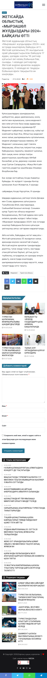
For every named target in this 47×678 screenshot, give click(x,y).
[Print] (7, 287)
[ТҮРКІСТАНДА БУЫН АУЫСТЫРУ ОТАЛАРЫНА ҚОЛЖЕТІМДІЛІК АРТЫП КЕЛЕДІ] (9, 622)
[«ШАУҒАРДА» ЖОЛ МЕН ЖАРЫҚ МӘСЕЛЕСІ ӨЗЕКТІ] (9, 611)
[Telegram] (30, 281)
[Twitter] (12, 281)
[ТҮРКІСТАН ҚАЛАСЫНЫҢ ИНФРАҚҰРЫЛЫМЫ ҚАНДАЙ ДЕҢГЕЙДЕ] (12, 308)
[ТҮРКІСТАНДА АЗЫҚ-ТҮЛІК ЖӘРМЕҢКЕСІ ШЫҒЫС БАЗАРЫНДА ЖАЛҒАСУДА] (12, 340)
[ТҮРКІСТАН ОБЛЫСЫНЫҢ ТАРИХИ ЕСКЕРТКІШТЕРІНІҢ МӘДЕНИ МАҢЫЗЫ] (9, 598)
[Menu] (43, 5)
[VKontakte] (18, 281)
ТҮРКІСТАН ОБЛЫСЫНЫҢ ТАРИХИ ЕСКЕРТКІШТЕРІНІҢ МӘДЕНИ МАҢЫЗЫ (31, 597)
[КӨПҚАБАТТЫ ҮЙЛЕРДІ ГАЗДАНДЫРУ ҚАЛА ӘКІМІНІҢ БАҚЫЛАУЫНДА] (35, 308)
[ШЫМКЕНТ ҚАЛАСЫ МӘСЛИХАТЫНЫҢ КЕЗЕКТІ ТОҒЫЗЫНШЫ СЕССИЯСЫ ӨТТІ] (9, 637)
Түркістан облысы (26, 273)
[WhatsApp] (24, 281)
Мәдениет (14, 273)
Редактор (5, 79)
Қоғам (4, 12)
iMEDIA (31, 658)
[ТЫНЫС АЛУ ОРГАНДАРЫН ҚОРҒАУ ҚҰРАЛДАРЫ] (35, 340)
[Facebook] (7, 281)
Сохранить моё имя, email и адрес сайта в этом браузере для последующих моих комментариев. (21, 439)
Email (5, 416)
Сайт (4, 426)
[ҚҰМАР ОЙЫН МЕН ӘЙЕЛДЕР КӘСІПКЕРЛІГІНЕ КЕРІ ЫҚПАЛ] (9, 587)
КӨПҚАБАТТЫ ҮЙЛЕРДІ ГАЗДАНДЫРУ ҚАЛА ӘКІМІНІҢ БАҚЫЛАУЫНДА (34, 322)
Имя (4, 406)
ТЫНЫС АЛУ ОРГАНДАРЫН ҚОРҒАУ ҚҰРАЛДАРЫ (35, 350)
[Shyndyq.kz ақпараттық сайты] (23, 4)
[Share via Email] (35, 281)
